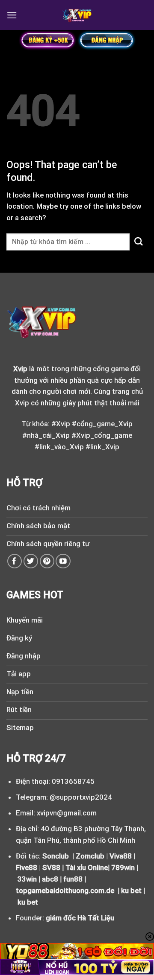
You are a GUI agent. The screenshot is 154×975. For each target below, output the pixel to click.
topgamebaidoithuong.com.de (65, 890)
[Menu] (12, 15)
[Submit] (139, 241)
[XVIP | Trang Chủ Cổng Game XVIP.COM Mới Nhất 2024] (77, 15)
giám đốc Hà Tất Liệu (80, 918)
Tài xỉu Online (86, 867)
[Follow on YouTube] (63, 561)
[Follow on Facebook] (14, 561)
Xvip (20, 368)
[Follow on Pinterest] (47, 561)
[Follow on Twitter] (31, 561)
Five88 (26, 867)
